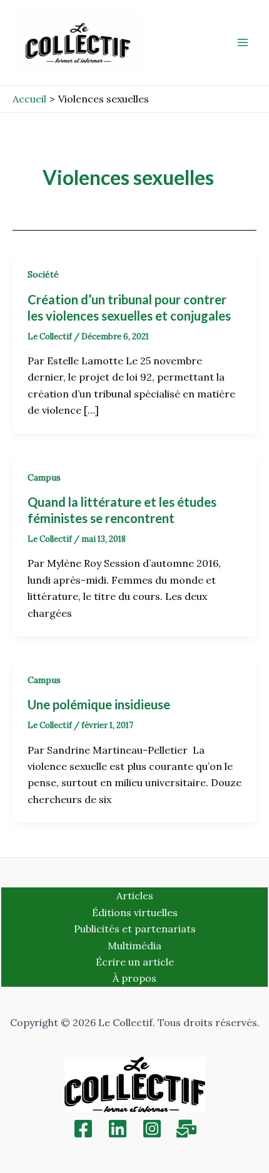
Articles (134, 895)
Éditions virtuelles (135, 912)
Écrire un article (135, 962)
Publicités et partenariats (135, 928)
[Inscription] (186, 1129)
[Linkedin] (118, 1129)
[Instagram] (152, 1129)
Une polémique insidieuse (99, 704)
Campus (44, 477)
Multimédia (134, 945)
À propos (134, 978)
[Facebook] (83, 1129)
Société (43, 274)
